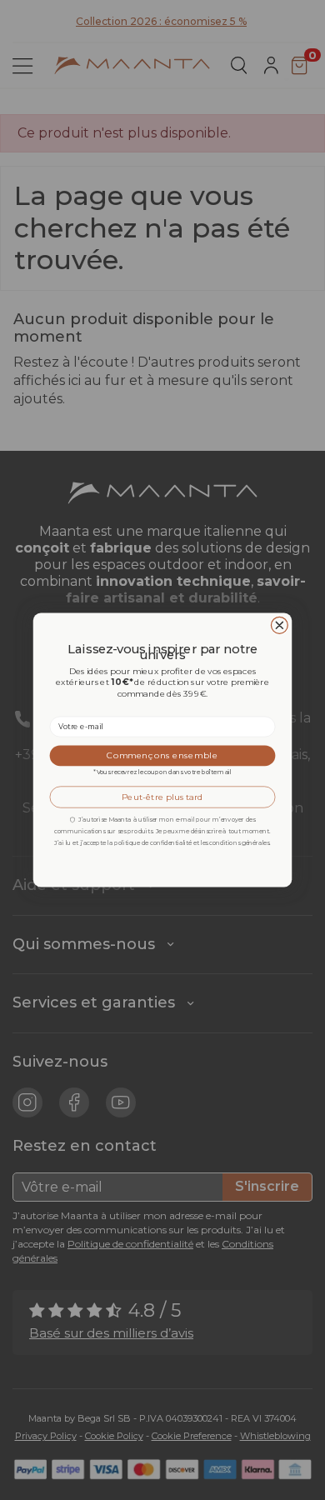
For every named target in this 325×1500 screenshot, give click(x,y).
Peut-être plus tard (162, 797)
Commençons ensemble (162, 756)
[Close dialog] (279, 625)
